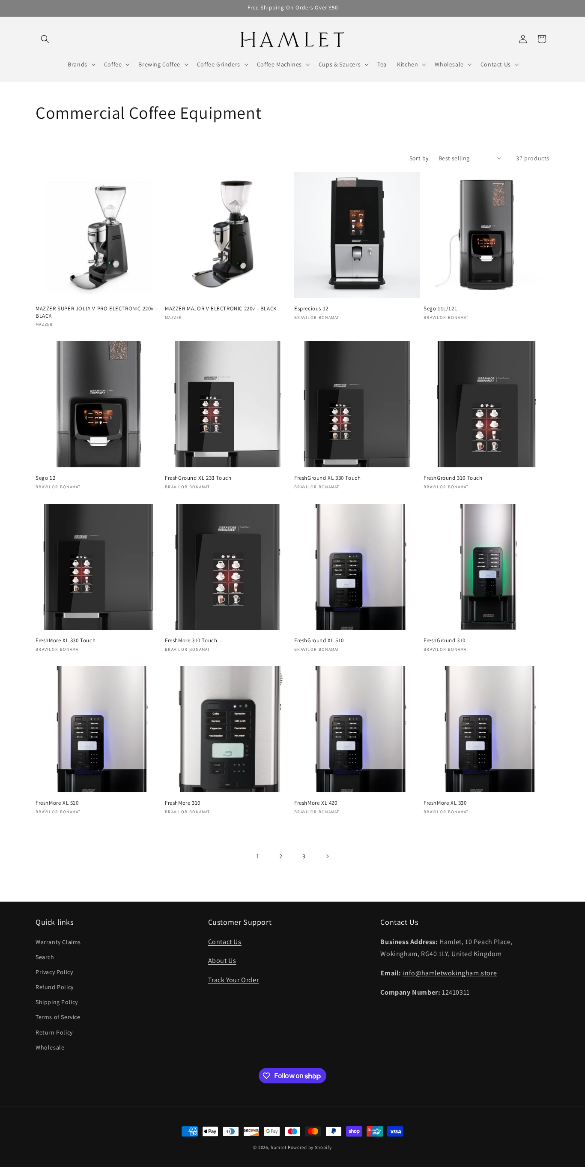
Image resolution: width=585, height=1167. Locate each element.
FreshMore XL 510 (57, 803)
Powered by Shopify (310, 1147)
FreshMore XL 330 (445, 803)
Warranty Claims (58, 942)
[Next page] (327, 856)
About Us (222, 960)
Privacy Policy (54, 972)
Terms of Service (58, 1017)
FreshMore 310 (182, 803)
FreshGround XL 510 (319, 640)
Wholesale (50, 1047)
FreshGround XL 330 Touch (327, 478)
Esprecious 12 (311, 308)
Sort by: (419, 158)
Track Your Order (233, 979)
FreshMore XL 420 (315, 803)
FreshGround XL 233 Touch (198, 478)
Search (45, 957)
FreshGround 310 (445, 640)
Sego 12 (45, 478)
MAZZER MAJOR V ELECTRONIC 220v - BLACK (221, 308)
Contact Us (225, 941)
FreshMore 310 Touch (191, 640)
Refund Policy (55, 987)
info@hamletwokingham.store (450, 973)
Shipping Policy (57, 1002)
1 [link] (258, 855)
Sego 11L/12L (440, 308)
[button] (45, 39)
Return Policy (54, 1032)
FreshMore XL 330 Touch (66, 640)
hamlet (279, 1147)
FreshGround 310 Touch (453, 478)
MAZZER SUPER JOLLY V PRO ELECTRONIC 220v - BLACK (96, 312)
